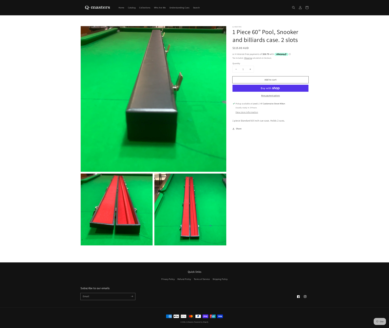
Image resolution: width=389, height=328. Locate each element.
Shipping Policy (220, 279)
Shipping (248, 58)
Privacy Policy (168, 279)
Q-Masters (190, 322)
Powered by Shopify (201, 322)
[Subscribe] (132, 296)
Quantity (236, 63)
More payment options (270, 95)
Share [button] (239, 128)
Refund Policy (184, 279)
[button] (293, 7)
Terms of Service (202, 279)
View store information (247, 112)
